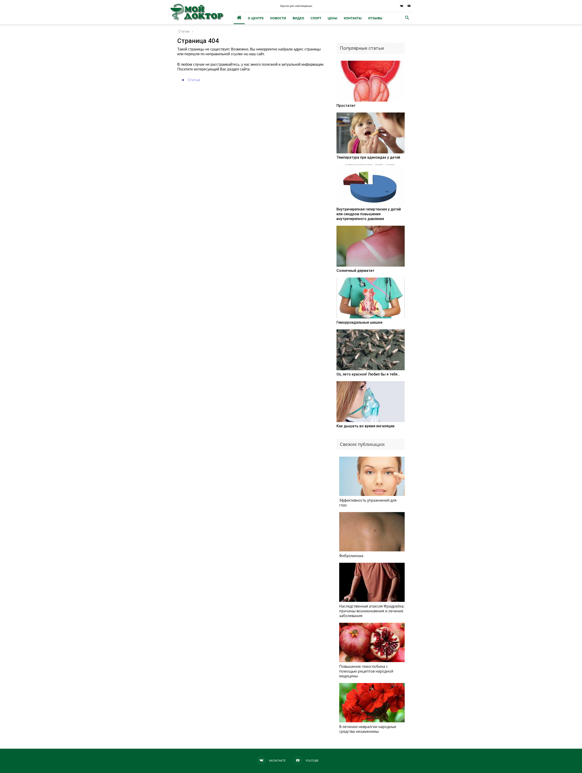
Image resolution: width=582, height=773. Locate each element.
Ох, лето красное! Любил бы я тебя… (368, 374)
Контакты (353, 18)
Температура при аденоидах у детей (368, 157)
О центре (256, 18)
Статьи (194, 80)
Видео (298, 18)
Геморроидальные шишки (359, 322)
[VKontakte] (401, 6)
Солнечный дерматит (355, 270)
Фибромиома (351, 555)
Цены (332, 18)
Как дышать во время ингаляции (365, 426)
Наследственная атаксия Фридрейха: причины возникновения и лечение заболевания (371, 611)
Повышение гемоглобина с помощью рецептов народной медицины (366, 671)
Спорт (316, 18)
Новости (278, 18)
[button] (406, 18)
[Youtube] (409, 6)
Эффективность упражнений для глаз (367, 503)
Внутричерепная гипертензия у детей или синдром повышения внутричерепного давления (368, 214)
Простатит (346, 105)
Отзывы (375, 18)
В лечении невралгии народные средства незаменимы (367, 729)
